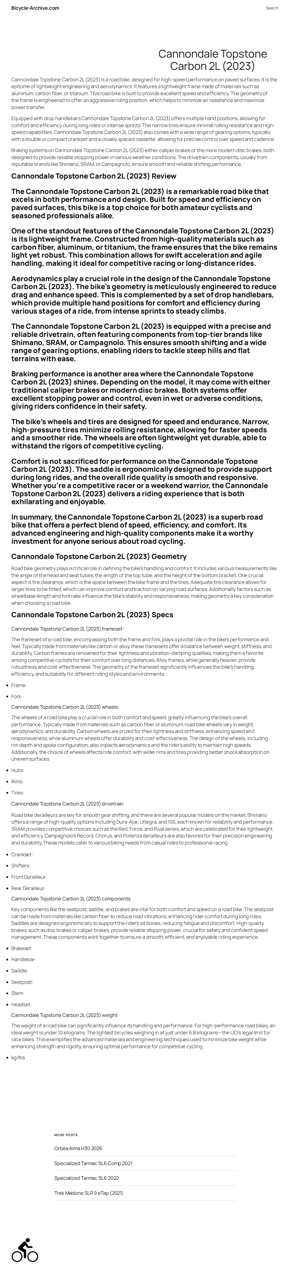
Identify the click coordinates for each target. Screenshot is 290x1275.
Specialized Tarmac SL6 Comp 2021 (93, 1163)
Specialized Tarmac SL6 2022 (86, 1178)
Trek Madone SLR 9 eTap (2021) (89, 1193)
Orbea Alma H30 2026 (78, 1148)
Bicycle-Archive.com (35, 8)
